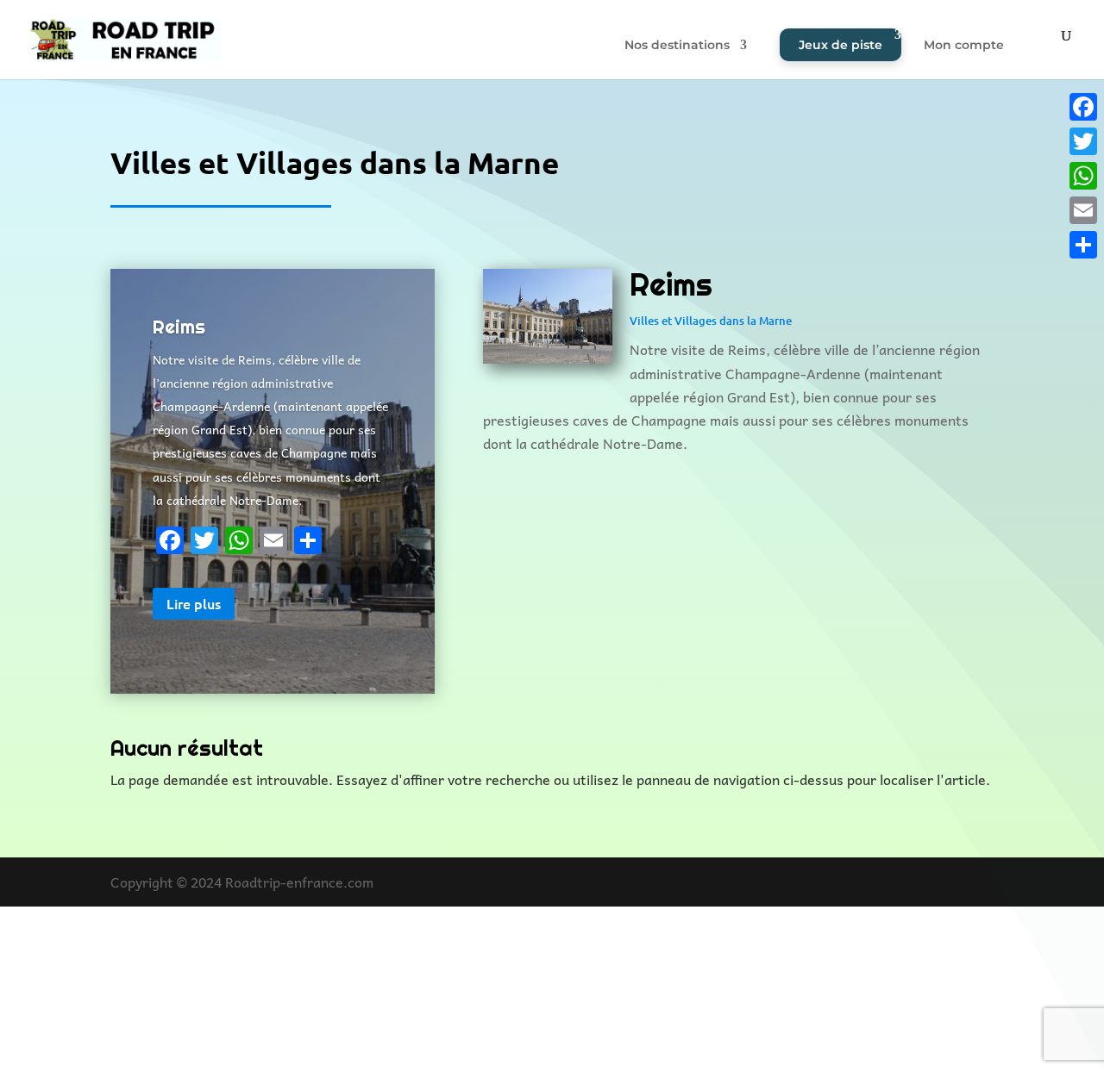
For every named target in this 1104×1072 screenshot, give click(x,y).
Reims (179, 327)
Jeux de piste (840, 45)
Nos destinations (677, 46)
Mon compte (964, 46)
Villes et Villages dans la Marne (711, 320)
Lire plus (193, 603)
